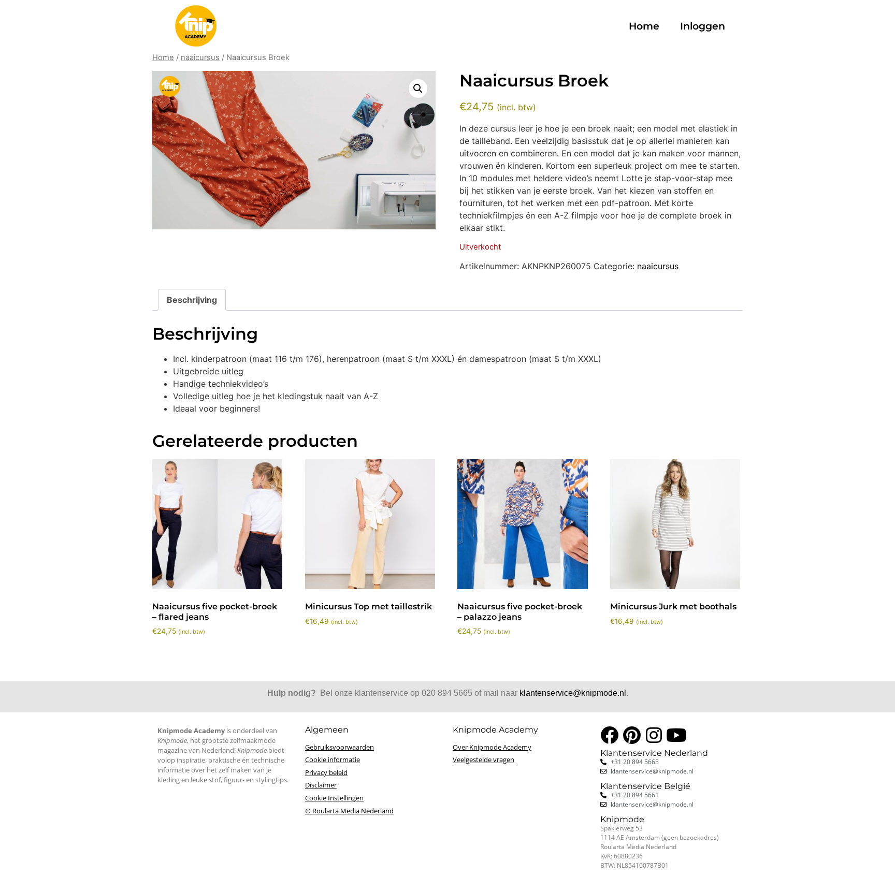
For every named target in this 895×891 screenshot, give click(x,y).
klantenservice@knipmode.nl (572, 693)
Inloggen (702, 26)
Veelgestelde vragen (483, 759)
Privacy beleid (326, 772)
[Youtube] (676, 735)
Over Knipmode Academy (492, 747)
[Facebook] (609, 735)
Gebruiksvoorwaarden (339, 747)
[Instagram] (654, 735)
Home (644, 26)
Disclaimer (321, 785)
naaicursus (200, 57)
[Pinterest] (632, 735)
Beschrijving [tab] (192, 300)
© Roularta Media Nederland (349, 810)
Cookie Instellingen (334, 797)
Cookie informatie (332, 759)
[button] (418, 88)
